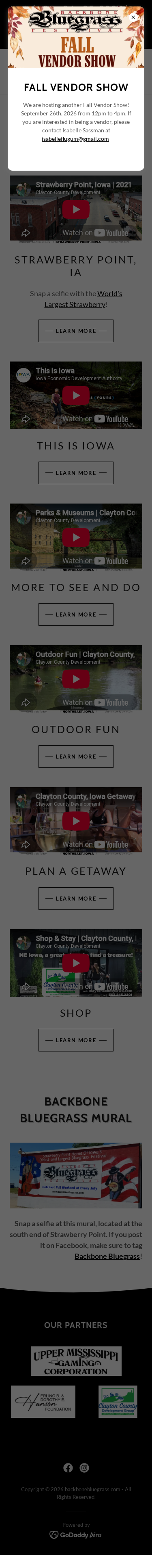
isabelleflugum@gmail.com (75, 138)
